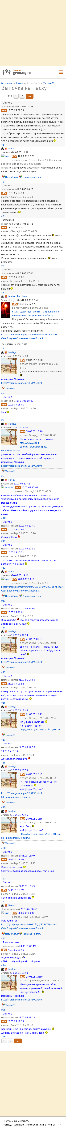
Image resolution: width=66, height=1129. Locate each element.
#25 (3, 1009)
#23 (3, 938)
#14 (3, 627)
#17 (3, 739)
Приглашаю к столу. (32, 177)
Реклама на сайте (37, 1124)
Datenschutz (20, 1124)
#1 (2, 144)
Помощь (8, 1124)
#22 (3, 901)
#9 (2, 475)
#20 (3, 847)
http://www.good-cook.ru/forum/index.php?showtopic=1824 (24, 446)
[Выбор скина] (60, 1124)
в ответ (16, 159)
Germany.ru (6, 83)
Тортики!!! (48, 83)
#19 (3, 807)
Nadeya (12, 352)
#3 (2, 216)
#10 (3, 518)
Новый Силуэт (12, 177)
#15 (3, 672)
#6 (2, 348)
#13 (3, 600)
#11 (3, 540)
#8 (2, 419)
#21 (3, 878)
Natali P (12, 479)
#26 (3, 1036)
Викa (11, 148)
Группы (17, 70)
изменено (11, 163)
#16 (3, 702)
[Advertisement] (33, 33)
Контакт (52, 1124)
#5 (2, 292)
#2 (2, 181)
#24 (3, 965)
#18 (3, 762)
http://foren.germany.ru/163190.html (21, 382)
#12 (3, 567)
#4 (2, 265)
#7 (2, 393)
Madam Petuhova (17, 296)
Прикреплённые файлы (17, 797)
